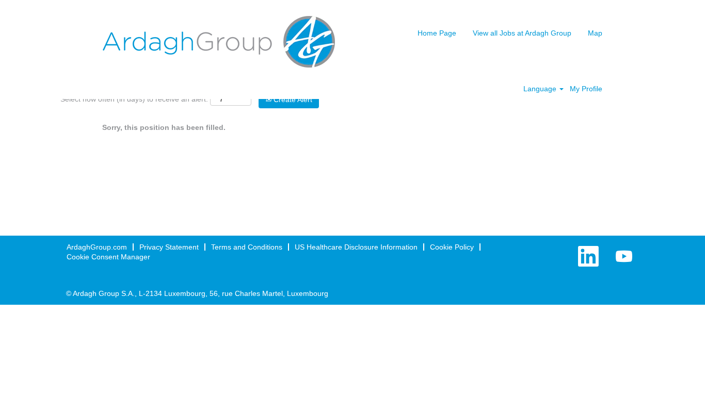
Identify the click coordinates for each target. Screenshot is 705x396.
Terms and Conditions (246, 247)
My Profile (586, 89)
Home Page (437, 33)
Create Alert (291, 99)
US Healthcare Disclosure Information (356, 247)
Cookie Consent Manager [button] (108, 257)
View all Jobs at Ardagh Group (522, 33)
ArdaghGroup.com (97, 247)
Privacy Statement (169, 247)
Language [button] (540, 89)
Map (595, 33)
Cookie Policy (452, 247)
